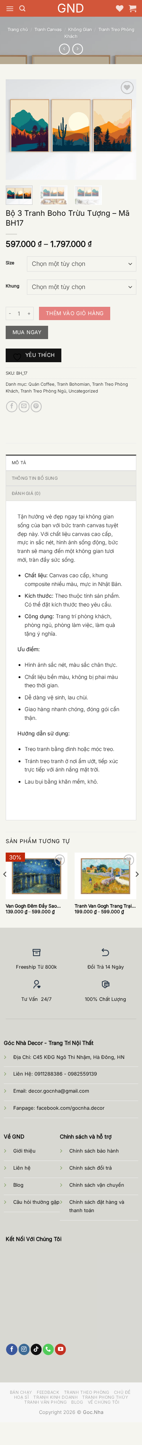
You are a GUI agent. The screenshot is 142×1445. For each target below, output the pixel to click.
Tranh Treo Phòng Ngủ (43, 391)
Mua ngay (27, 332)
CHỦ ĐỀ (122, 1392)
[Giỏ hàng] (132, 8)
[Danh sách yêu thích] (119, 8)
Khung (12, 286)
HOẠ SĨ (21, 1397)
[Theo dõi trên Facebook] (11, 1349)
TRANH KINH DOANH (55, 1397)
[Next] (124, 129)
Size (10, 263)
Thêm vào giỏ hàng (75, 313)
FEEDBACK (48, 1392)
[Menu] (10, 8)
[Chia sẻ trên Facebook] (11, 406)
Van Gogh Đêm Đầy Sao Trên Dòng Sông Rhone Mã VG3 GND (34, 906)
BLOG (77, 1402)
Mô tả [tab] (19, 462)
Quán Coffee (41, 384)
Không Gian (80, 29)
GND (70, 8)
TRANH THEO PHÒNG (86, 1392)
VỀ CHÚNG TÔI (104, 1402)
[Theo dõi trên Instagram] (24, 1349)
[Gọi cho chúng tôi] (48, 1349)
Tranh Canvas (48, 29)
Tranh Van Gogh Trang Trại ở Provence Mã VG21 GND (105, 906)
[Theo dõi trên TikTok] (36, 1349)
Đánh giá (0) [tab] (26, 493)
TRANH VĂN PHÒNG (45, 1402)
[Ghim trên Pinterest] (36, 406)
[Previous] (18, 129)
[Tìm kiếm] (22, 8)
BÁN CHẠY (21, 1392)
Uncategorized (83, 391)
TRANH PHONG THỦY (105, 1397)
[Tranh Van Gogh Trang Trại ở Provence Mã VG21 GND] (105, 876)
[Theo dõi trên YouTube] (60, 1349)
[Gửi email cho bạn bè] (24, 406)
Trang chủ (18, 29)
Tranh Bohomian (73, 384)
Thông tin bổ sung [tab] (35, 478)
